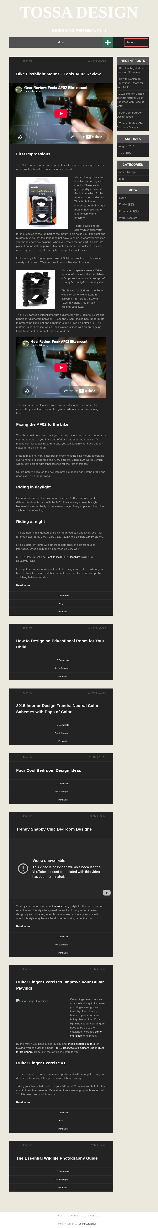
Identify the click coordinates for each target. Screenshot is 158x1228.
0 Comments (63, 595)
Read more (23, 585)
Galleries (93, 1216)
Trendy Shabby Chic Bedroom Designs (54, 829)
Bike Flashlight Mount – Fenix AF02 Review (58, 74)
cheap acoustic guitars (81, 1043)
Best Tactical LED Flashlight (63, 556)
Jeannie (27, 60)
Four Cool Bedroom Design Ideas (48, 770)
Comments (129, 211)
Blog (61, 603)
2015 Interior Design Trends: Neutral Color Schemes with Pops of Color (130, 99)
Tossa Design (79, 12)
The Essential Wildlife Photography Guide (57, 1158)
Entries (126, 204)
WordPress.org (128, 217)
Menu (61, 42)
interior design (62, 906)
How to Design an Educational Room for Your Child (130, 82)
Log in (123, 197)
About (60, 1216)
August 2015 (126, 146)
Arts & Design (61, 668)
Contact (75, 1216)
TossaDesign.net (86, 1224)
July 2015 (125, 153)
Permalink (63, 611)
